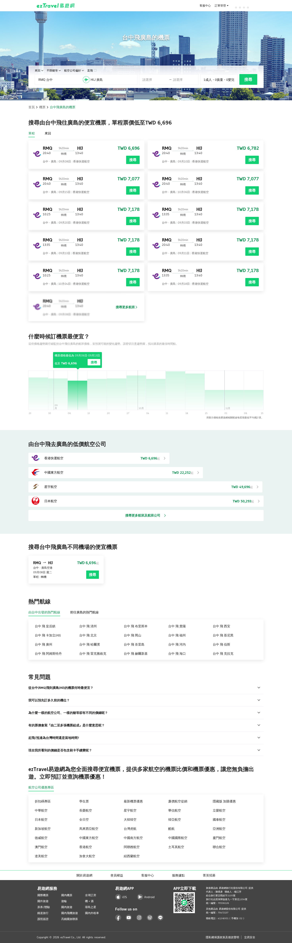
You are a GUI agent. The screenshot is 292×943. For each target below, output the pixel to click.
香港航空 (85, 847)
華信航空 (174, 810)
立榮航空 (219, 810)
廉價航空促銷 (177, 801)
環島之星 (90, 907)
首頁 (31, 107)
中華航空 (41, 810)
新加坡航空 (43, 829)
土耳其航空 (176, 847)
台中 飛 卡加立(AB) (48, 635)
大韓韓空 (130, 819)
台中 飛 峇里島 (134, 644)
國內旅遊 (66, 907)
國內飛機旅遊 (69, 913)
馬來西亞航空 (88, 829)
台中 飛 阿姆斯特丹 (48, 653)
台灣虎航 (130, 829)
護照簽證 (42, 919)
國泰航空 (219, 819)
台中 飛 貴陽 (177, 626)
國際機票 (42, 895)
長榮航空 (85, 810)
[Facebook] (118, 918)
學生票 (84, 801)
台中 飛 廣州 (43, 644)
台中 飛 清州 (88, 626)
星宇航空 (130, 810)
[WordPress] (150, 918)
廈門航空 (219, 838)
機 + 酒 (89, 901)
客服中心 (205, 5)
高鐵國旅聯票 (69, 919)
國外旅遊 (42, 901)
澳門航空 (41, 847)
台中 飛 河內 (177, 644)
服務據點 (178, 875)
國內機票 (66, 895)
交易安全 (249, 937)
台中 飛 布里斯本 (136, 626)
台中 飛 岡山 (132, 635)
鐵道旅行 (42, 913)
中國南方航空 (133, 838)
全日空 (84, 819)
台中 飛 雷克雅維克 (92, 653)
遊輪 (64, 901)
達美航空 (41, 856)
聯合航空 (219, 847)
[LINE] (160, 918)
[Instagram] (139, 918)
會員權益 (116, 875)
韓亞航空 (174, 819)
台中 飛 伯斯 (221, 644)
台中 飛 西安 (221, 626)
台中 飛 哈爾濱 (89, 644)
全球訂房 (90, 895)
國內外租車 (92, 913)
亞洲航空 (219, 829)
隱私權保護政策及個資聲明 (222, 937)
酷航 (171, 829)
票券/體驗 (43, 907)
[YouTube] (129, 918)
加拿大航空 (87, 856)
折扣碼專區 (43, 801)
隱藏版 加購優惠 (224, 801)
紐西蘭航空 (132, 856)
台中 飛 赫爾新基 (136, 653)
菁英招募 (209, 875)
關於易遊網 (84, 875)
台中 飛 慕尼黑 (223, 635)
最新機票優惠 (133, 801)
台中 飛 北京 (88, 635)
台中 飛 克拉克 (223, 653)
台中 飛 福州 (177, 635)
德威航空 (41, 838)
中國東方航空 (88, 838)
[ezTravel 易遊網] (56, 5)
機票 (42, 107)
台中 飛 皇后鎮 (45, 626)
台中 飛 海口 (177, 653)
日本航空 (41, 819)
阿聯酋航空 (132, 847)
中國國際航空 (177, 838)
